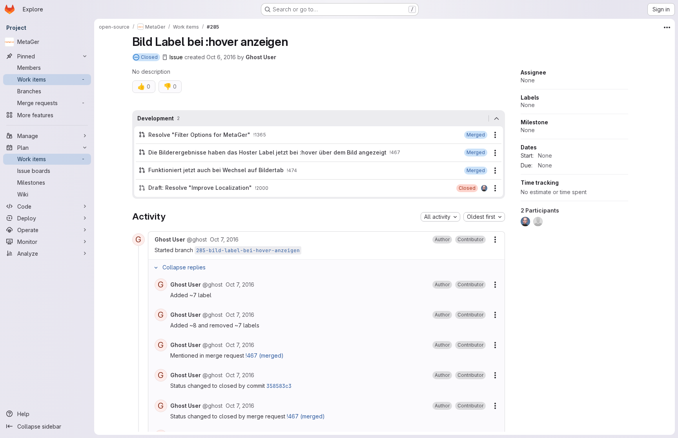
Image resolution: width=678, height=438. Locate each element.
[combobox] (440, 217)
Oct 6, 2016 (221, 57)
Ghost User (261, 57)
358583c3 (279, 385)
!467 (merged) (265, 355)
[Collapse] (496, 118)
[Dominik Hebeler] (484, 188)
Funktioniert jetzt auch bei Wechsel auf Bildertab (216, 170)
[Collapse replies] (156, 267)
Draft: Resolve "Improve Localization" (200, 187)
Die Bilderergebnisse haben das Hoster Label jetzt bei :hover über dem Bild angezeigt (267, 152)
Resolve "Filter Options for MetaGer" (199, 134)
